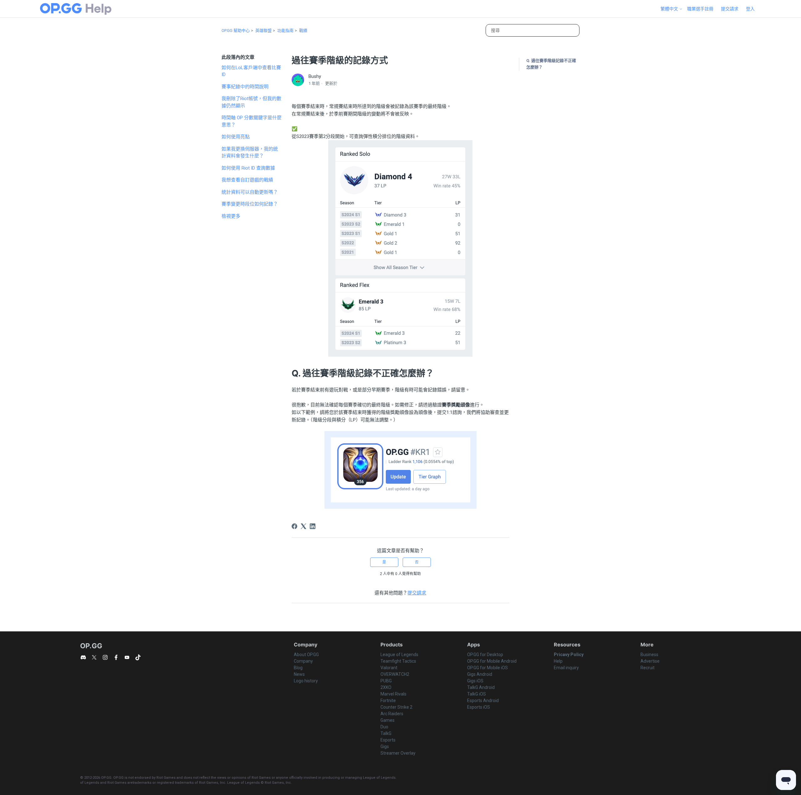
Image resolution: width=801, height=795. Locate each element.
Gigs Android (479, 674)
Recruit (647, 667)
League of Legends (399, 654)
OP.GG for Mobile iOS (487, 667)
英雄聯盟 (263, 30)
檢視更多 (231, 216)
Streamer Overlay (398, 753)
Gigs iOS (475, 680)
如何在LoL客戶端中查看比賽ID (251, 71)
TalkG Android (481, 687)
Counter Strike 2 (396, 707)
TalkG (385, 733)
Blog (298, 667)
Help (558, 661)
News (299, 674)
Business (649, 654)
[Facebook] (294, 526)
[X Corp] (303, 526)
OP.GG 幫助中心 (236, 30)
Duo (384, 726)
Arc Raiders (391, 713)
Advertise (650, 661)
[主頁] (75, 9)
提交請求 (729, 8)
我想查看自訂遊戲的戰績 (247, 180)
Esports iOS (478, 707)
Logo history (306, 680)
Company (303, 661)
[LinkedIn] (312, 526)
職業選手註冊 (700, 8)
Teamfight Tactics (398, 661)
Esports (387, 739)
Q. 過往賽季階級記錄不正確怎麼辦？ (551, 63)
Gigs (384, 746)
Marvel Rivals (393, 693)
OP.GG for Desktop (485, 654)
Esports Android (483, 700)
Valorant (388, 667)
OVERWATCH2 (394, 674)
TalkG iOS (476, 693)
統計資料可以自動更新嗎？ (250, 192)
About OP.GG (306, 654)
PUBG (386, 680)
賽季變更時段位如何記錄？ (250, 204)
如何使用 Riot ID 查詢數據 (248, 168)
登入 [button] (750, 8)
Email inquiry (566, 667)
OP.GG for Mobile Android (492, 661)
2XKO (385, 687)
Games (387, 720)
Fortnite (388, 700)
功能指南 (285, 30)
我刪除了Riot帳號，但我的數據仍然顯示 (251, 102)
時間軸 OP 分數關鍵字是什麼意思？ (252, 121)
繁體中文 (670, 8)
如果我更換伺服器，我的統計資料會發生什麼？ (250, 152)
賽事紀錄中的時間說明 (245, 86)
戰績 (303, 30)
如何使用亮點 (236, 137)
